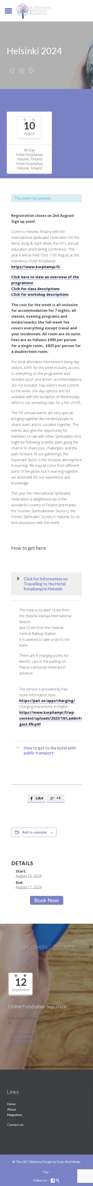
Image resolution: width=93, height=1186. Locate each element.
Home (11, 1104)
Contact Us (15, 1125)
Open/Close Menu (8, 11)
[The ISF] (34, 10)
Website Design (40, 1162)
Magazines (14, 1115)
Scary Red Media (68, 1162)
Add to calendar (34, 832)
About (11, 1109)
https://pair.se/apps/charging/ (47, 700)
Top (45, 1172)
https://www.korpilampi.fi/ (35, 266)
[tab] (46, 583)
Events (12, 1120)
